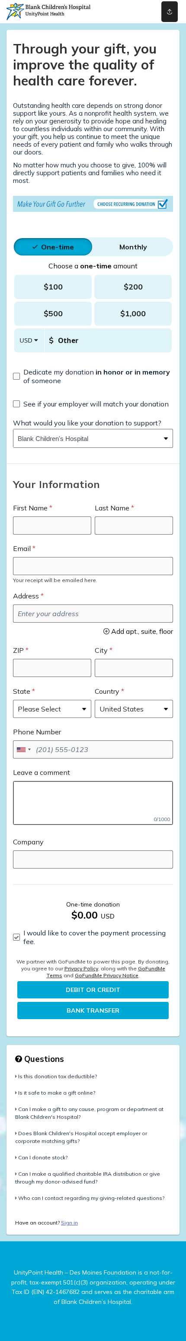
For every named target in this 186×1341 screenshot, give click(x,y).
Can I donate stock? (42, 1157)
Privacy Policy (81, 968)
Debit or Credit (93, 990)
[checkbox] (93, 376)
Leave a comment (41, 772)
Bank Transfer (93, 1010)
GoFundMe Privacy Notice (106, 975)
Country (107, 691)
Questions (43, 1059)
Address (26, 596)
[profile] (135, 11)
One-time (57, 246)
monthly (133, 246)
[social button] (169, 11)
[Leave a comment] (93, 803)
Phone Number (37, 731)
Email (22, 548)
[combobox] (86, 438)
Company (28, 841)
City (101, 650)
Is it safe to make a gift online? (56, 1092)
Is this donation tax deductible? (57, 1076)
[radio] (57, 246)
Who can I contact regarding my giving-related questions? (91, 1198)
